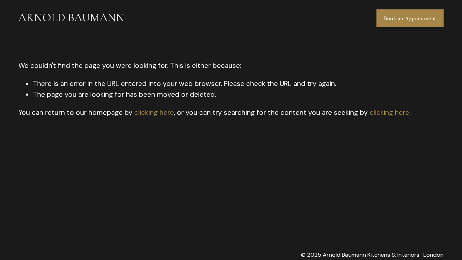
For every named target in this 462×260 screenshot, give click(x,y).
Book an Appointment (410, 18)
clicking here (154, 112)
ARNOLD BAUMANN (71, 18)
